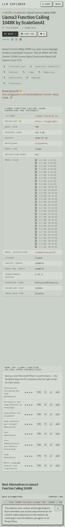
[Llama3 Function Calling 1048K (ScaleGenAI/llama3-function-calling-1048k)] (32, 316)
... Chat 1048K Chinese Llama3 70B (24, 473)
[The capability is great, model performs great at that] (58, 363)
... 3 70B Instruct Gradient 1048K (24, 483)
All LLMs (8, 12)
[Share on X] (12, 39)
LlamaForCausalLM (45, 252)
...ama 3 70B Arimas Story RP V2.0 (24, 497)
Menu (58, 4)
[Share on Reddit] (16, 39)
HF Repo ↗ (10, 34)
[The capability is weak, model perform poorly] (39, 363)
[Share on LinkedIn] (20, 39)
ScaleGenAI (19, 12)
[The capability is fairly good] (51, 363)
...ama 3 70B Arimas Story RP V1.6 (24, 502)
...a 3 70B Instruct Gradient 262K (24, 492)
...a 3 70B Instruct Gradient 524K (24, 488)
